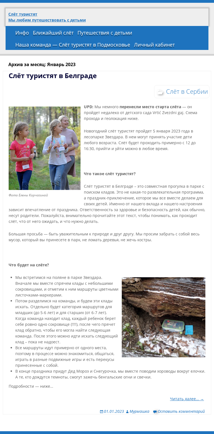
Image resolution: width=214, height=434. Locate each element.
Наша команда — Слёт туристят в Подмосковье (72, 44)
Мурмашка (139, 411)
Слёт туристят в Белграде (53, 75)
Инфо (22, 32)
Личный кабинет (154, 44)
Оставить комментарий (181, 411)
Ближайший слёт (53, 32)
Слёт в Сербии (187, 91)
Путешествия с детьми (104, 32)
